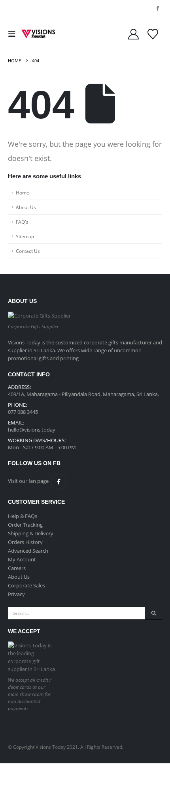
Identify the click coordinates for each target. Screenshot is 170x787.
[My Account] (133, 34)
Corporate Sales (26, 585)
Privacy (16, 594)
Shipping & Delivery (30, 533)
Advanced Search (28, 550)
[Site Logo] (38, 34)
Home (22, 192)
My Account (22, 559)
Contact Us (28, 251)
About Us (26, 207)
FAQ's (22, 222)
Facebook (58, 482)
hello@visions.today (31, 429)
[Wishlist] (152, 34)
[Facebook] (157, 8)
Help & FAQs (22, 516)
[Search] (153, 613)
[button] (14, 34)
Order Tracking (25, 524)
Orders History (25, 542)
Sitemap (25, 236)
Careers (17, 568)
